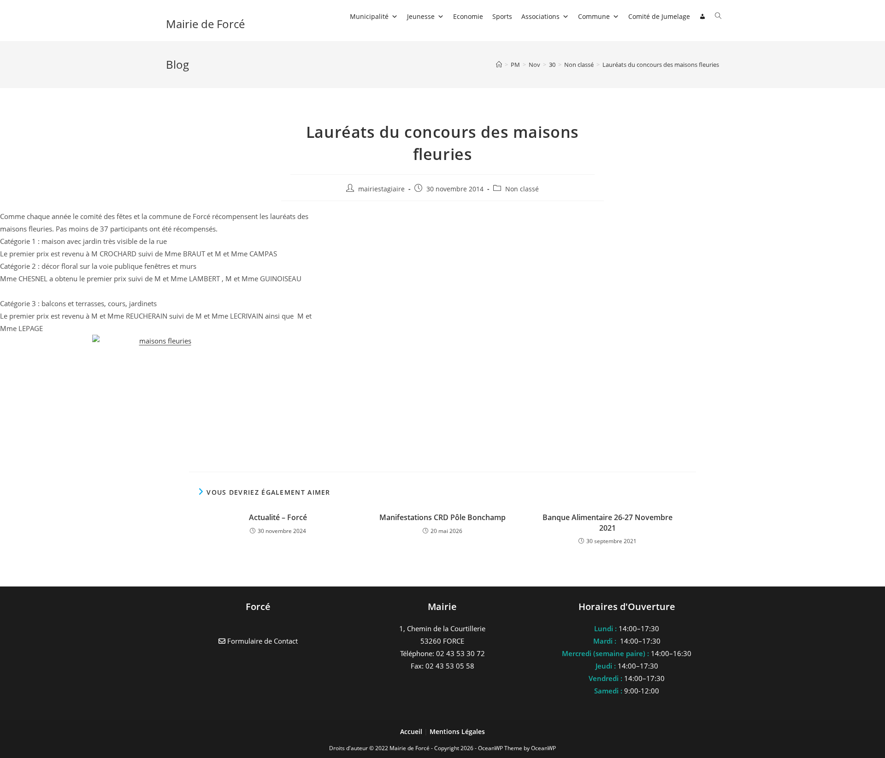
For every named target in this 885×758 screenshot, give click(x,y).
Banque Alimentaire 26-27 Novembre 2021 (608, 522)
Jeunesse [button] (421, 16)
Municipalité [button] (369, 16)
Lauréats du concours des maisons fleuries (660, 64)
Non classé (522, 188)
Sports (502, 16)
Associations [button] (540, 16)
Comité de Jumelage (659, 16)
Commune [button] (594, 16)
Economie (468, 16)
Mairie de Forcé (205, 23)
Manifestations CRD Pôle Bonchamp (442, 517)
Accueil (412, 731)
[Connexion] (702, 16)
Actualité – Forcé (278, 517)
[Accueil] (499, 64)
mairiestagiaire (381, 188)
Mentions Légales (457, 731)
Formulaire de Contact (261, 640)
